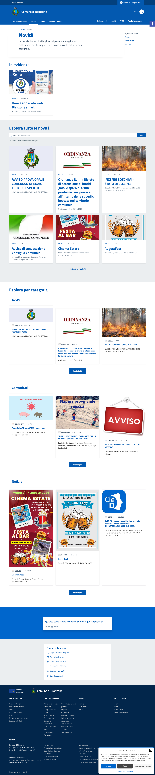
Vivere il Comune (55, 21)
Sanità (113, 21)
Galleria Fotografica (120, 709)
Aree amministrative (16, 706)
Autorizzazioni (49, 718)
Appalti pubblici (49, 715)
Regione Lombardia (17, 2)
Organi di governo (15, 704)
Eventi (116, 706)
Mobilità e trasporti (68, 715)
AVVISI (14, 174)
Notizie (128, 44)
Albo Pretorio (83, 745)
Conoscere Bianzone (121, 712)
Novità (33, 21)
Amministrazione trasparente (89, 748)
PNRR (122, 21)
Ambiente (47, 706)
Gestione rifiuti (102, 21)
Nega (125, 766)
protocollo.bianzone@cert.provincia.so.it (27, 760)
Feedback (47, 753)
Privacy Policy (129, 771)
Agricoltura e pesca (51, 704)
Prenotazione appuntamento (54, 748)
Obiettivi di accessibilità (87, 762)
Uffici (11, 709)
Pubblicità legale (50, 759)
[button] (152, 24)
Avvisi (127, 36)
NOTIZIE (15, 98)
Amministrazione (20, 21)
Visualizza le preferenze (143, 766)
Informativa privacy (86, 751)
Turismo (64, 729)
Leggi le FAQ (48, 745)
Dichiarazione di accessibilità (89, 759)
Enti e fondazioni (15, 712)
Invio (141, 135)
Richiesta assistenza (51, 756)
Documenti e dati (15, 721)
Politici (11, 715)
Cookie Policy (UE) (85, 756)
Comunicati (129, 40)
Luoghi (116, 704)
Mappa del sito (14, 772)
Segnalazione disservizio (52, 751)
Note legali (82, 753)
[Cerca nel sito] (141, 11)
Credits (25, 772)
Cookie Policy (121, 771)
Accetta (108, 766)
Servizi (42, 21)
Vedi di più (77, 370)
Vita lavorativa (66, 732)
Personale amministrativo (18, 718)
